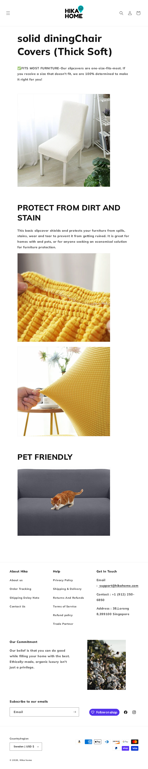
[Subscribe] (74, 711)
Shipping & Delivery (67, 589)
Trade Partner (63, 624)
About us (16, 580)
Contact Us (17, 606)
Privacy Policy (63, 580)
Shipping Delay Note (24, 597)
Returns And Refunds (68, 597)
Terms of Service (65, 606)
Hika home (26, 760)
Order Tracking (20, 589)
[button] (8, 13)
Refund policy (63, 615)
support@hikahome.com (118, 586)
